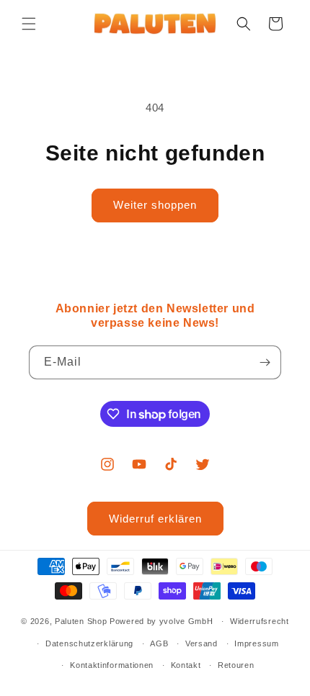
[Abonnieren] (264, 362)
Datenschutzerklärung (89, 643)
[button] (29, 24)
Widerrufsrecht (259, 621)
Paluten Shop (81, 621)
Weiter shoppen (155, 205)
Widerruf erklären (155, 518)
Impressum (256, 643)
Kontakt (186, 665)
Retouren (236, 665)
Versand (201, 643)
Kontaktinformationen (112, 665)
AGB (159, 643)
